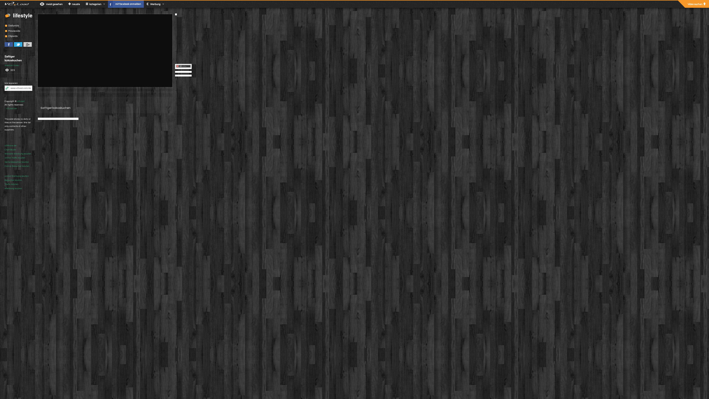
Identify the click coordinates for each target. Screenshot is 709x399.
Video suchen (695, 4)
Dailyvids (13, 25)
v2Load (20, 101)
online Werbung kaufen (17, 176)
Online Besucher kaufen (17, 166)
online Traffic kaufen (15, 158)
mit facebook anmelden (128, 4)
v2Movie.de (10, 145)
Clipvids (13, 36)
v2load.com (18, 4)
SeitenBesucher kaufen (17, 162)
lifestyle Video (12, 65)
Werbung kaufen (13, 188)
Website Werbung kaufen (18, 154)
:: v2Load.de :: (11, 108)
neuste (76, 4)
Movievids (14, 31)
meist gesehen (54, 4)
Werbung (155, 4)
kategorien (95, 4)
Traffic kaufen (11, 184)
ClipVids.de (10, 150)
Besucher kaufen (13, 180)
